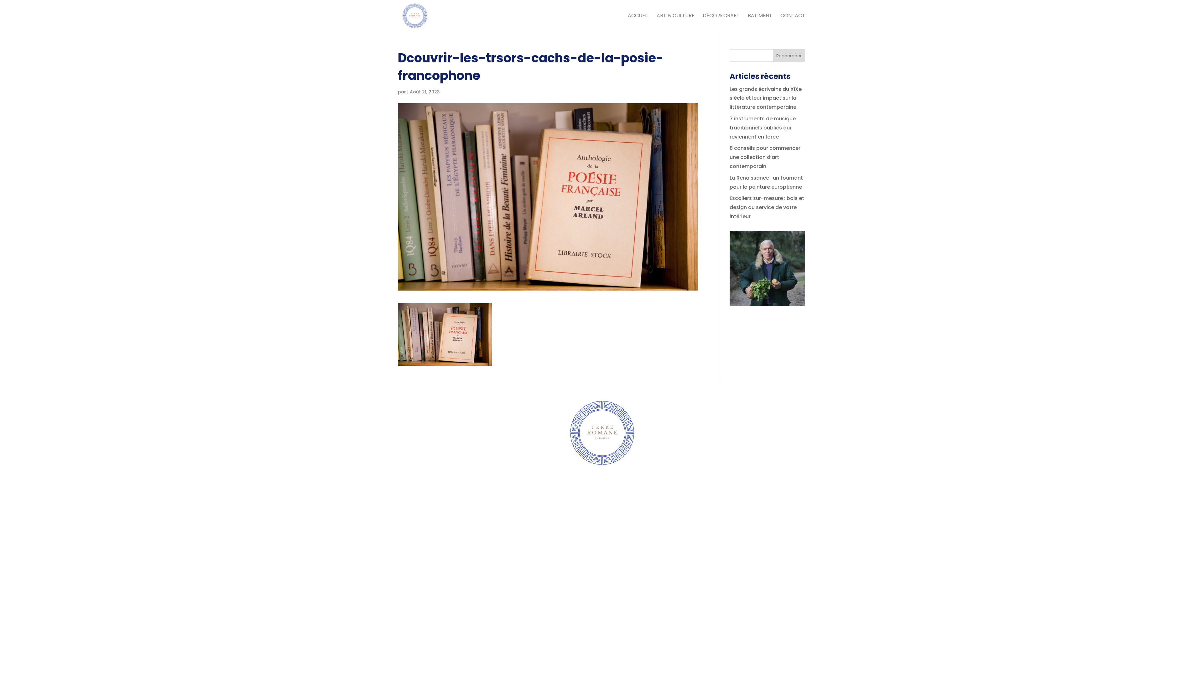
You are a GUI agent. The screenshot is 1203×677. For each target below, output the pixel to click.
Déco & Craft (721, 16)
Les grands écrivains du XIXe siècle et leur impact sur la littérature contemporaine (766, 98)
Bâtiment (760, 16)
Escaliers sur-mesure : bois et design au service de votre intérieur (767, 207)
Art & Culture (676, 16)
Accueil (638, 16)
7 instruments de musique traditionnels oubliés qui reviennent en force (763, 127)
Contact (792, 16)
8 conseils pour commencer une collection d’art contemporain (765, 157)
